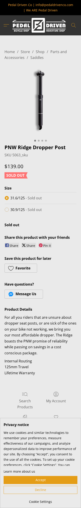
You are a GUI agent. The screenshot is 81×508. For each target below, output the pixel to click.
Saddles (37, 57)
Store (25, 51)
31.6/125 (26, 198)
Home (9, 51)
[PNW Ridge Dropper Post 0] (40, 101)
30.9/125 (26, 209)
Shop (40, 51)
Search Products (25, 403)
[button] (40, 25)
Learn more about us (19, 471)
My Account (56, 400)
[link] (40, 500)
